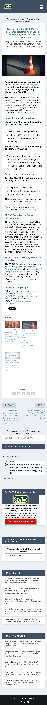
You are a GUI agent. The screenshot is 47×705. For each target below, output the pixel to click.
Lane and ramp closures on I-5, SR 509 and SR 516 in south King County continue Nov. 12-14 (12, 335)
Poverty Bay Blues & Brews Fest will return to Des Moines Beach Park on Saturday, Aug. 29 (26, 469)
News (7, 46)
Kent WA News (33, 44)
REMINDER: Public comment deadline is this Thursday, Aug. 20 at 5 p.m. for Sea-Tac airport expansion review (23, 590)
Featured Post (19, 44)
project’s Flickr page (29, 209)
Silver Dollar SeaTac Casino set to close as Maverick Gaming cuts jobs (23, 664)
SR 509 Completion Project (24, 84)
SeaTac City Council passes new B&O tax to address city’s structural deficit (23, 673)
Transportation (31, 46)
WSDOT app (13, 296)
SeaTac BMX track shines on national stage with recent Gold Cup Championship (21, 682)
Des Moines (24, 41)
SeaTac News (17, 46)
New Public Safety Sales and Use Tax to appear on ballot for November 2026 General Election (23, 643)
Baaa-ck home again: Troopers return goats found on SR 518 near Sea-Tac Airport (22, 654)
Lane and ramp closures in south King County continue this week (12, 365)
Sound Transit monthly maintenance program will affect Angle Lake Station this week (23, 601)
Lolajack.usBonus (12, 652)
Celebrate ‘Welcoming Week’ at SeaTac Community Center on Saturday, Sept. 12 (22, 620)
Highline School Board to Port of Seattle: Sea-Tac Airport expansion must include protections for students (22, 580)
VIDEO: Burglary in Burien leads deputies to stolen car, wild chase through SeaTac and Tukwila (23, 611)
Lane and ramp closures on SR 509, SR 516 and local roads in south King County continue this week (29, 338)
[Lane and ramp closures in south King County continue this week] (12, 355)
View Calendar (7, 478)
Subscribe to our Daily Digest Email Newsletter (23, 550)
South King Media (27, 698)
